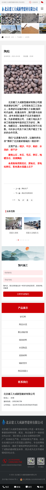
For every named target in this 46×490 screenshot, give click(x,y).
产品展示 (19, 37)
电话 (7, 487)
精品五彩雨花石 (27, 193)
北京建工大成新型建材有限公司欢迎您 (13, 2)
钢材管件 (23, 363)
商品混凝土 (23, 371)
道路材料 (23, 355)
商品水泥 (23, 324)
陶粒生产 (25, 188)
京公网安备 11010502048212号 (34, 479)
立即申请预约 (23, 294)
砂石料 (27, 37)
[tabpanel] (14, 225)
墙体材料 (23, 340)
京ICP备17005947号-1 (10, 479)
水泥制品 (23, 348)
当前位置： (8, 37)
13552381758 (15, 462)
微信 (41, 487)
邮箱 (18, 487)
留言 (30, 487)
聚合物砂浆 (23, 332)
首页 (12, 37)
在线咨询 (35, 2)
